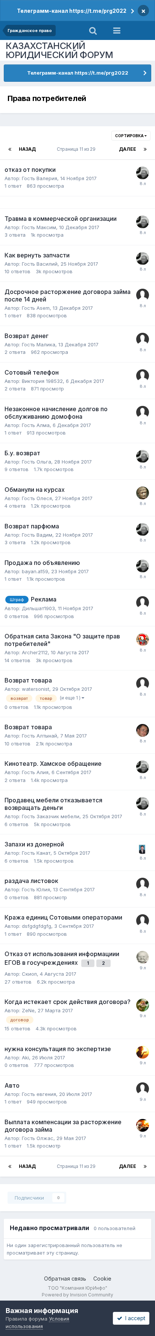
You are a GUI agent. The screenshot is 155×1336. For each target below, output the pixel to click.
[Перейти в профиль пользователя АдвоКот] (142, 1125)
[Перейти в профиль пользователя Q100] (142, 173)
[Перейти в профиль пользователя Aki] (142, 1052)
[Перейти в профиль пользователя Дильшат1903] (142, 602)
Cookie (102, 1278)
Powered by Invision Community (77, 1295)
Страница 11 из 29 (77, 149)
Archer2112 (35, 652)
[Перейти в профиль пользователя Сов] (142, 412)
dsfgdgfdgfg (36, 926)
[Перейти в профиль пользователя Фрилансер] (142, 295)
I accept (133, 1318)
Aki (25, 1057)
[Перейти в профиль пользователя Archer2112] (142, 639)
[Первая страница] (10, 149)
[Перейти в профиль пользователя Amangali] (142, 847)
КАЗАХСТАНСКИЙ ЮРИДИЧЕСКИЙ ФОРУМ (59, 50)
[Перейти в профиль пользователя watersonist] (142, 683)
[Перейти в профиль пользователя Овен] (142, 339)
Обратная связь (65, 1278)
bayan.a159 (35, 571)
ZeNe (28, 1010)
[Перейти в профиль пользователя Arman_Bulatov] (142, 730)
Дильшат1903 (38, 608)
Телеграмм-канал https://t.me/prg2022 (71, 11)
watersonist (35, 689)
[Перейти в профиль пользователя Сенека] (142, 493)
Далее (127, 149)
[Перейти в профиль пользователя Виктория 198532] (142, 375)
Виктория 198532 (42, 381)
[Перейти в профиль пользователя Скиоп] (142, 957)
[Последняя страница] (145, 149)
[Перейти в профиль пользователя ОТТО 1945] (142, 1005)
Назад (27, 149)
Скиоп (29, 974)
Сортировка (129, 135)
